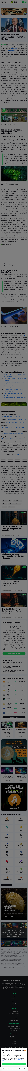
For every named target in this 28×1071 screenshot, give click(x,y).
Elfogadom (14, 1063)
